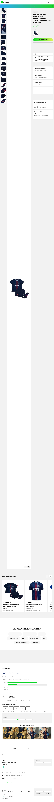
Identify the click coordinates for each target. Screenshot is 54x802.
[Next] (50, 576)
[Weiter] (28, 567)
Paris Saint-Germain (34, 638)
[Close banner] (52, 6)
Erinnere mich (42, 39)
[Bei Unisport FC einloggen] (44, 2)
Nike (44, 638)
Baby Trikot (41, 634)
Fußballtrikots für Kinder (29, 634)
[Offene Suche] (41, 2)
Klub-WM (24, 638)
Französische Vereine (13, 638)
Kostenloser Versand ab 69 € (44, 54)
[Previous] (47, 576)
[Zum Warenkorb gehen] (48, 2)
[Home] (5, 2)
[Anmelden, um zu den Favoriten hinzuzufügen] (22, 581)
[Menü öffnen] (51, 2)
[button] (3, 15)
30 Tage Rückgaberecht (42, 56)
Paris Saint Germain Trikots (22, 642)
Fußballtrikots (35, 642)
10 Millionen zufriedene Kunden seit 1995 (42, 60)
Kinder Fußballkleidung (15, 634)
